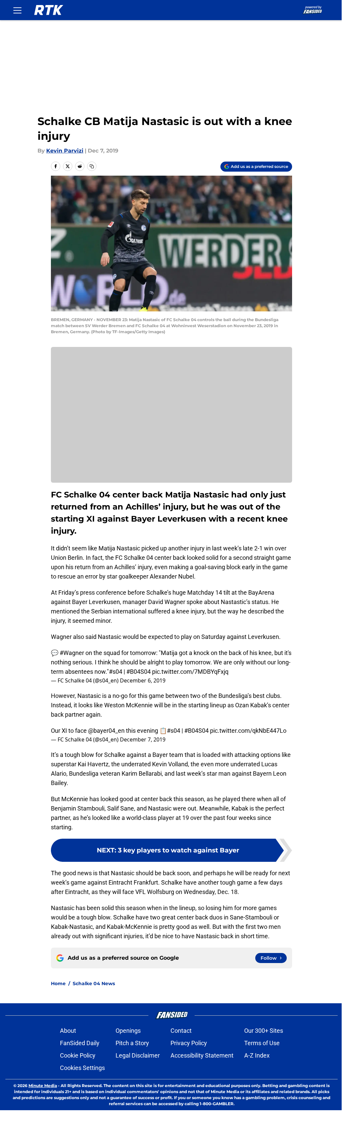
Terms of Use (262, 1043)
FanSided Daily (79, 1043)
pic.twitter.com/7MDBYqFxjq (190, 671)
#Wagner (72, 652)
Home (58, 983)
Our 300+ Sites (263, 1030)
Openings (128, 1030)
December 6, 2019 (142, 680)
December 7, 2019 (142, 739)
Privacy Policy (188, 1043)
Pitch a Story (132, 1043)
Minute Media (42, 1085)
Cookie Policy (77, 1055)
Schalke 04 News (94, 983)
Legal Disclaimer (138, 1055)
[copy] (91, 166)
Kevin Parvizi (64, 150)
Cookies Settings (82, 1067)
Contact (181, 1030)
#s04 (115, 671)
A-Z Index (257, 1055)
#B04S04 (138, 671)
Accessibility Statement (201, 1055)
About (68, 1030)
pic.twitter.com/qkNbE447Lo (248, 730)
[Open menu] (17, 10)
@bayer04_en (106, 730)
